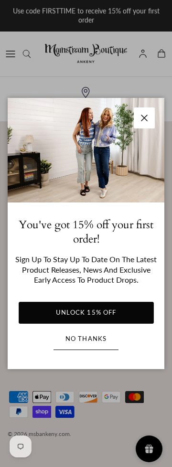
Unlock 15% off (86, 312)
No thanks (85, 338)
